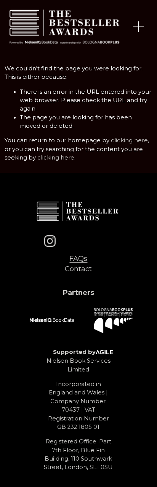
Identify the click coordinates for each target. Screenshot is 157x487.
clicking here (129, 140)
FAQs (78, 258)
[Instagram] (50, 241)
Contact (78, 268)
